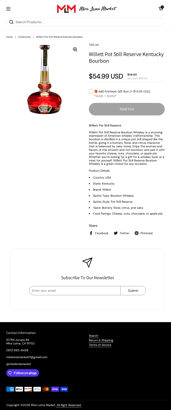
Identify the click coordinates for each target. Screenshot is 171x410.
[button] (160, 9)
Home (9, 36)
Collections (24, 36)
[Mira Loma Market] (84, 8)
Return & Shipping (101, 340)
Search (93, 336)
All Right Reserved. (69, 405)
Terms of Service (100, 345)
